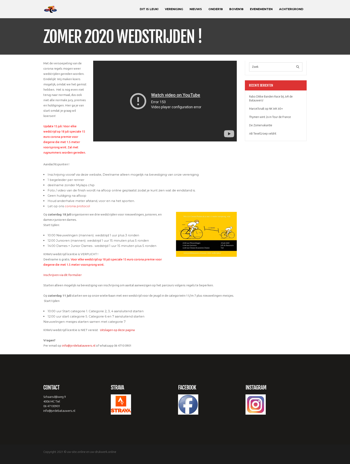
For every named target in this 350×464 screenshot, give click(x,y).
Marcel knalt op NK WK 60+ (266, 108)
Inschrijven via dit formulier (62, 275)
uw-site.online (76, 451)
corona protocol (77, 206)
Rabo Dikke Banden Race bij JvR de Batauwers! (271, 98)
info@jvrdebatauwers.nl (78, 345)
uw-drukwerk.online (103, 451)
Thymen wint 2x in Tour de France (270, 117)
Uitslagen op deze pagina (117, 330)
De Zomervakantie (260, 125)
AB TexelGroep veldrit (262, 133)
